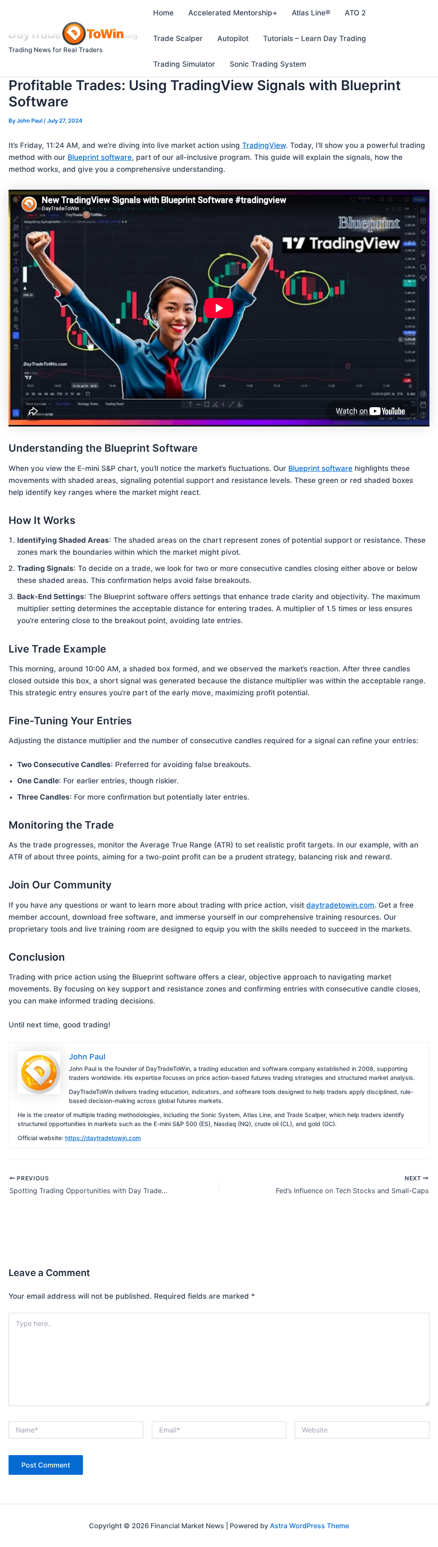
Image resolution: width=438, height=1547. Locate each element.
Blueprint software (100, 157)
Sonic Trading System (268, 64)
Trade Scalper (178, 38)
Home (163, 13)
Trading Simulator (184, 64)
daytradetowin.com (340, 905)
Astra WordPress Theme (309, 1525)
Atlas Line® (311, 13)
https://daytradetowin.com (103, 1137)
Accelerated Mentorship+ (232, 13)
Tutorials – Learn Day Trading (314, 38)
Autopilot (233, 38)
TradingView (264, 145)
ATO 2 (355, 13)
